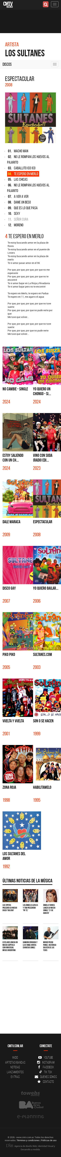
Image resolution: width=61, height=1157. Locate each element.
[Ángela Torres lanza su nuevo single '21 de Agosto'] (50, 895)
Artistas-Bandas (15, 1062)
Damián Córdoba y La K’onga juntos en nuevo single (30, 945)
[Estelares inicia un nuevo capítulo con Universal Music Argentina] (10, 932)
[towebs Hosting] (30, 1093)
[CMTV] (8, 4)
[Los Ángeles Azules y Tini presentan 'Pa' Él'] (30, 895)
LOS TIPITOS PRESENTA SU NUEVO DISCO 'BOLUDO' (10, 908)
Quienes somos (48, 1077)
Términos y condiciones (28, 1140)
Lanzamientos (15, 1072)
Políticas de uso (48, 1140)
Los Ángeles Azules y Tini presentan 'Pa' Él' (30, 908)
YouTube (48, 1057)
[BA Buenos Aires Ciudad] (30, 1105)
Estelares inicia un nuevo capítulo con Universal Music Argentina (10, 946)
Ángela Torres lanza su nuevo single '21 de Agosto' (49, 909)
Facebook (48, 1067)
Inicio (15, 1057)
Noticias (15, 1067)
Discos (7, 64)
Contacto (48, 1081)
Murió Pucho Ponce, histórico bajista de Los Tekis (49, 946)
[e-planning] (30, 1116)
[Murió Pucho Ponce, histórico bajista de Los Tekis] (50, 932)
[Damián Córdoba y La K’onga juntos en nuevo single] (30, 932)
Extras (15, 1077)
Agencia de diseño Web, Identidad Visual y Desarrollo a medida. (34, 1147)
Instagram (48, 1062)
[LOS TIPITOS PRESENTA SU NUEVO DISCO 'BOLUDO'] (10, 895)
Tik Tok (48, 1072)
